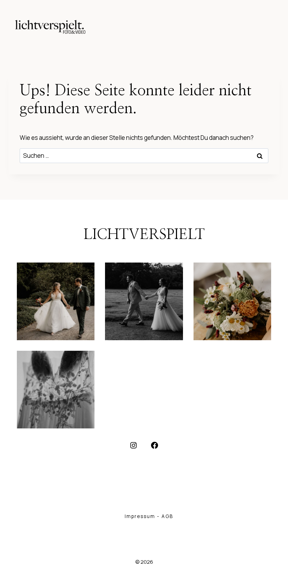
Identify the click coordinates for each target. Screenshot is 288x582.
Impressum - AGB (149, 516)
